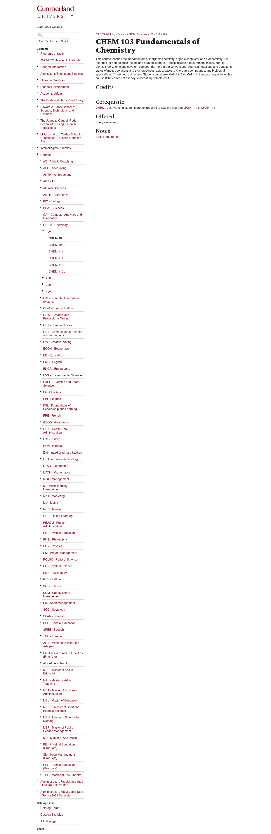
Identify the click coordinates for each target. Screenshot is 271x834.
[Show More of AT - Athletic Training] (40, 662)
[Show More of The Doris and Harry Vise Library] (38, 99)
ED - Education (53, 355)
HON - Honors (52, 445)
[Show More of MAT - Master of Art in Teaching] (40, 679)
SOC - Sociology (54, 609)
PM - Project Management (60, 553)
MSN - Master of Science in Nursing (61, 719)
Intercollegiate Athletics (55, 148)
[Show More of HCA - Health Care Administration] (40, 428)
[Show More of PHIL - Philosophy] (40, 539)
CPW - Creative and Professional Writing (56, 316)
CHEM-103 (56, 238)
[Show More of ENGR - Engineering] (40, 368)
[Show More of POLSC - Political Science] (40, 559)
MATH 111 (208, 107)
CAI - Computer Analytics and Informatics (62, 216)
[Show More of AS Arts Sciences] (40, 187)
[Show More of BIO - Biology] (40, 201)
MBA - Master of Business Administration (60, 692)
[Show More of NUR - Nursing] (40, 508)
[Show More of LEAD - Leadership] (40, 465)
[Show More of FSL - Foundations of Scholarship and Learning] (40, 405)
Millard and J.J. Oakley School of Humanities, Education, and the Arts (61, 137)
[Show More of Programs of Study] (38, 53)
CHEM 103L (104, 107)
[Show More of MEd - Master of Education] (40, 700)
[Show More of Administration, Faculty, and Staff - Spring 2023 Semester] (38, 791)
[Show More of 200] (43, 277)
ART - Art (49, 181)
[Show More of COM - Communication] (40, 307)
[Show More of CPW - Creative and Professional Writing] (40, 314)
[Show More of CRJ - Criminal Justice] (40, 324)
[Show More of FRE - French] (40, 415)
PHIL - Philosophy (55, 539)
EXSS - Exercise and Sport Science (61, 383)
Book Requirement (108, 137)
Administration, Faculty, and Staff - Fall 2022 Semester (61, 783)
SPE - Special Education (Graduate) (59, 766)
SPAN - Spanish (54, 616)
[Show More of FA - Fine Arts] (40, 391)
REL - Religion (52, 579)
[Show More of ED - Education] (40, 355)
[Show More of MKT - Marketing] (40, 495)
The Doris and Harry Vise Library (61, 100)
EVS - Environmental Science (62, 375)
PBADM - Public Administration (54, 524)
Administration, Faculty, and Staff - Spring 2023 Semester (61, 793)
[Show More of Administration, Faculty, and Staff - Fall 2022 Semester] (38, 781)
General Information (53, 67)
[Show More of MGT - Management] (40, 478)
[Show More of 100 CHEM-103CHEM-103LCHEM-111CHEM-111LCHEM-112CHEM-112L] (43, 231)
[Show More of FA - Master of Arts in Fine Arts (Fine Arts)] (40, 652)
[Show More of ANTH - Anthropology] (40, 174)
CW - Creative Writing (57, 342)
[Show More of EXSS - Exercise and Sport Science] (40, 381)
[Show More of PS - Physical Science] (40, 565)
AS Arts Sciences (54, 188)
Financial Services (52, 80)
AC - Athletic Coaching (58, 161)
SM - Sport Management (59, 603)
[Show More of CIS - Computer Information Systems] (40, 297)
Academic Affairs (51, 93)
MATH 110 (190, 107)
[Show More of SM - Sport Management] (40, 602)
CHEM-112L (57, 271)
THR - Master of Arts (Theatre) (62, 775)
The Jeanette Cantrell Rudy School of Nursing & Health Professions (58, 124)
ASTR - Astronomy (55, 194)
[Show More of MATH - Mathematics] (40, 472)
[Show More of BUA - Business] (40, 207)
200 (48, 278)
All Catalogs (48, 821)
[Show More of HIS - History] (40, 438)
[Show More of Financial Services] (38, 79)
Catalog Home (49, 808)
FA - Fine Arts (52, 392)
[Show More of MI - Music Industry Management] (40, 485)
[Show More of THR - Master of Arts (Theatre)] (40, 774)
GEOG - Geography (56, 422)
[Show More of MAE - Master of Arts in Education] (40, 669)
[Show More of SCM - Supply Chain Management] (40, 592)
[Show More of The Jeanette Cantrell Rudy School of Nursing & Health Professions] (38, 120)
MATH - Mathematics (56, 472)
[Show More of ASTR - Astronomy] (40, 194)
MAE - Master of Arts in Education (58, 671)
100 (48, 231)
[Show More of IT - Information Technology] (40, 458)
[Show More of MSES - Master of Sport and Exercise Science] (40, 706)
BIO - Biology (51, 201)
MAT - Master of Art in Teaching (57, 682)
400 (48, 291)
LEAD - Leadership (55, 466)
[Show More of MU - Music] (40, 502)
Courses (45, 155)
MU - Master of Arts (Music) (60, 738)
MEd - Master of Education (60, 700)
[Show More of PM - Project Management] (40, 552)
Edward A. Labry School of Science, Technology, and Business (57, 110)
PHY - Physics (52, 546)
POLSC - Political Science (60, 559)
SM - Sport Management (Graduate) (59, 756)
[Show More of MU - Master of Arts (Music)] (40, 737)
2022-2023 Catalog (105, 34)
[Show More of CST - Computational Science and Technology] (40, 331)
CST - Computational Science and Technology (62, 333)
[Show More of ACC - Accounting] (40, 167)
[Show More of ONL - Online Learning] (40, 515)
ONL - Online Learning (58, 516)
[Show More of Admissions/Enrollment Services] (38, 73)
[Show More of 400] (43, 291)
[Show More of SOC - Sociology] (40, 609)
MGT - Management (56, 479)
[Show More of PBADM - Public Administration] (40, 522)
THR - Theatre (52, 636)
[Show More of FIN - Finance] (40, 398)
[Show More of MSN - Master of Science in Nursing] (40, 717)
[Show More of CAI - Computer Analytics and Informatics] (40, 214)
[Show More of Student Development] (38, 86)
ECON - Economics (56, 348)
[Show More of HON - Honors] (40, 445)
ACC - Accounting (55, 168)
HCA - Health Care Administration (55, 430)
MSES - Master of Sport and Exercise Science (61, 709)
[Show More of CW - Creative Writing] (40, 341)
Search (64, 41)
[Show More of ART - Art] (40, 180)
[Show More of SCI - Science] (40, 585)
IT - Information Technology (61, 459)
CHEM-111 (56, 251)
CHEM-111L (57, 258)
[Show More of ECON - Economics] (40, 348)
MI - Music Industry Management (55, 487)
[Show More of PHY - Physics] (40, 545)
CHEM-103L (57, 245)
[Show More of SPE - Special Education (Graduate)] (40, 764)
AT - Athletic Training (56, 663)
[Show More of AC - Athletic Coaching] (40, 161)
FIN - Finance (52, 399)
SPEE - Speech (53, 629)
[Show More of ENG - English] (40, 361)
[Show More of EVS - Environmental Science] (40, 374)
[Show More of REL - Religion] (40, 578)
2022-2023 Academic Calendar (60, 60)
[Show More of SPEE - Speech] (40, 629)
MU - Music (50, 502)
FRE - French (52, 415)
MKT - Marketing (54, 496)
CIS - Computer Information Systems (61, 300)
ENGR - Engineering (56, 368)
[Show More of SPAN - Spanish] (40, 615)
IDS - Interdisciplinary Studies (62, 452)
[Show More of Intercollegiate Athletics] (38, 147)
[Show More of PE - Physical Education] (40, 532)
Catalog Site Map (51, 814)
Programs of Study (52, 53)
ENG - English (52, 362)
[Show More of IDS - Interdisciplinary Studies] (40, 452)
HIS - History (51, 439)
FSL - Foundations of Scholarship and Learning (60, 407)
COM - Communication (58, 308)
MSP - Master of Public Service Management (58, 729)
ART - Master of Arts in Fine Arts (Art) (61, 644)
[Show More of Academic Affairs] (38, 93)
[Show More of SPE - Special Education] (40, 622)
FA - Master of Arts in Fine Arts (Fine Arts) (63, 655)
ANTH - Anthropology (57, 174)
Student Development (54, 87)
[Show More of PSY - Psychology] (40, 572)
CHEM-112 (56, 265)
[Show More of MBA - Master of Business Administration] (40, 689)
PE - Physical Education (59, 533)
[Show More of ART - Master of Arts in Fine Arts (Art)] (40, 642)
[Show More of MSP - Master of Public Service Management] (40, 727)
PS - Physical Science (57, 566)
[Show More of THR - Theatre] (40, 635)
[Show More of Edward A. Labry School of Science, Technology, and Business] (38, 106)
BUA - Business (53, 208)
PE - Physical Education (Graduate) (59, 746)
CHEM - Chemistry (55, 225)
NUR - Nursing (52, 509)
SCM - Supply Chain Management (56, 594)
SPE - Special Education (59, 623)
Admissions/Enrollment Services (61, 73)
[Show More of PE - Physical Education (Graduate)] (40, 744)
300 (48, 284)
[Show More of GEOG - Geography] (40, 422)
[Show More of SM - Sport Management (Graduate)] (40, 754)
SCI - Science (52, 586)
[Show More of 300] (43, 284)
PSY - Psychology (55, 572)
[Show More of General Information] (38, 66)
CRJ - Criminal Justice (57, 325)
